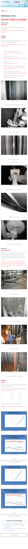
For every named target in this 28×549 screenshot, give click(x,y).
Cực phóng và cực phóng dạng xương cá (13, 523)
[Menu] (26, 2)
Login (22, 2)
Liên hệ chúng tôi (14, 535)
